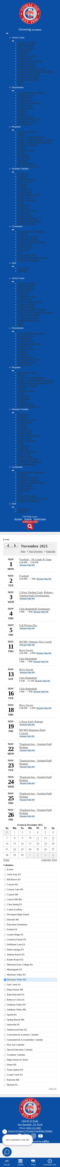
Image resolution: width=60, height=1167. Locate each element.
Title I (20, 82)
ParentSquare (24, 205)
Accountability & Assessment (31, 92)
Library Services (25, 197)
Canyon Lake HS (15, 889)
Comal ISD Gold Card (28, 237)
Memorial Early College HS (20, 964)
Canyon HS (12, 884)
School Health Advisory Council (33, 258)
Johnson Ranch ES (15, 954)
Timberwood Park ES (17, 1029)
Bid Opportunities (26, 45)
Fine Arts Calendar (15, 1044)
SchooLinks (23, 208)
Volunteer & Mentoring (28, 260)
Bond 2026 (23, 53)
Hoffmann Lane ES (16, 944)
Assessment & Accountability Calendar (25, 1040)
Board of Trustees (26, 48)
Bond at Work (24, 50)
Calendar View (49, 860)
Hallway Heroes (25, 247)
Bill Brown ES (14, 879)
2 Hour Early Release (31, 721)
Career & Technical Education (31, 137)
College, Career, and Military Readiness (36, 140)
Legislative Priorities (27, 66)
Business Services (26, 95)
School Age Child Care (28, 166)
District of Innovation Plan (30, 61)
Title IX (21, 84)
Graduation (23, 176)
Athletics (22, 134)
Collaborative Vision (27, 56)
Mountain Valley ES (16, 974)
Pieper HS (11, 1064)
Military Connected (26, 200)
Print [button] (23, 551)
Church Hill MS (14, 899)
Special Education (26, 163)
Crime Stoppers (25, 192)
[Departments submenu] (13, 90)
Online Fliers (24, 250)
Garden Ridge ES (15, 934)
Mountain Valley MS (16, 979)
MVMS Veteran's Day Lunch (35, 641)
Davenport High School (18, 914)
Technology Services (27, 121)
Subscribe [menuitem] (50, 551)
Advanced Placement (27, 132)
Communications (25, 100)
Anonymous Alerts (49, 1165)
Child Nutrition (25, 98)
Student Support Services (29, 119)
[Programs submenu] (13, 130)
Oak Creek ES (13, 984)
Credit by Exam (25, 189)
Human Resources (26, 108)
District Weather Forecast (29, 195)
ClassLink (22, 184)
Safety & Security (26, 116)
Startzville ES (13, 1024)
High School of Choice (17, 1059)
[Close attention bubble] (4, 1132)
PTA (20, 252)
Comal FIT (23, 234)
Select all (53, 1088)
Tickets (33, 1165)
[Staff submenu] (13, 266)
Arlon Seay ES (14, 874)
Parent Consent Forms (28, 218)
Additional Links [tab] (30, 521)
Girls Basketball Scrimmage (34, 608)
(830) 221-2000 (33, 1128)
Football (24, 575)
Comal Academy (14, 909)
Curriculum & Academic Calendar (22, 1034)
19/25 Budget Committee (29, 74)
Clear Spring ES (14, 904)
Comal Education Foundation (31, 231)
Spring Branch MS (15, 1019)
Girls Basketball (28, 658)
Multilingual (23, 155)
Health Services (25, 105)
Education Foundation (17, 924)
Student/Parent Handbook (29, 221)
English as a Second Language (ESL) (35, 142)
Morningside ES (14, 969)
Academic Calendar (27, 179)
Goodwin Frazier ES (16, 939)
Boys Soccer (26, 650)
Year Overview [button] (36, 551)
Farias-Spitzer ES (15, 1070)
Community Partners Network (31, 242)
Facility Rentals (25, 244)
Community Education (28, 239)
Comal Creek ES (15, 1074)
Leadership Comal (26, 63)
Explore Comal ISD (27, 43)
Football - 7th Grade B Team (35, 559)
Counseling (23, 187)
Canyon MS (12, 894)
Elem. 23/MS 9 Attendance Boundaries (36, 71)
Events (10, 869)
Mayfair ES (12, 1085)
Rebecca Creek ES (15, 999)
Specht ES (12, 1014)
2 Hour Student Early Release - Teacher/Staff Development (36, 594)
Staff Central (23, 268)
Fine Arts (22, 147)
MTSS (21, 202)
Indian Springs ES (15, 949)
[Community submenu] (13, 229)
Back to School (25, 181)
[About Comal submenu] (13, 40)
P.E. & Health (24, 158)
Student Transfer (25, 216)
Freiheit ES (12, 929)
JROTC (21, 153)
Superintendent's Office (28, 79)
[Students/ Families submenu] (13, 412)
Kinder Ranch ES (15, 959)
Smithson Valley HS (16, 1004)
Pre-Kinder (23, 161)
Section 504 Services (27, 210)
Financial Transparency (28, 77)
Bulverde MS (13, 1080)
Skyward (7, 1165)
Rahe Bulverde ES (15, 994)
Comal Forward (25, 58)
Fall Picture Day (28, 625)
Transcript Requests (27, 223)
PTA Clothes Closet (27, 255)
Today (6, 860)
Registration (23, 174)
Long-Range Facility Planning (31, 69)
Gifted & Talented (26, 150)
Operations (23, 111)
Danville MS (13, 919)
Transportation (24, 124)
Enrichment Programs (28, 145)
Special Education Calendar (19, 1049)
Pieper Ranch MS (15, 989)
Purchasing (23, 113)
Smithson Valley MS (16, 1009)
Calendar (20, 1165)
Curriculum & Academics (29, 103)
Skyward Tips (24, 213)
